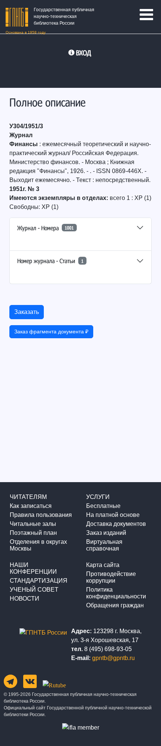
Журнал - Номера (45, 227)
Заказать (26, 312)
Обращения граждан (115, 605)
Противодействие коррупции (111, 577)
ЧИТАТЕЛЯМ (28, 497)
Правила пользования (41, 515)
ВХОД (83, 52)
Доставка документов (116, 524)
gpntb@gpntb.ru (113, 658)
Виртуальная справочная (104, 545)
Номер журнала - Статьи (50, 260)
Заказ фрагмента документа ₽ (51, 332)
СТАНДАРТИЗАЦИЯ (38, 580)
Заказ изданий (106, 533)
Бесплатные (103, 506)
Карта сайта (102, 565)
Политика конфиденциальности (116, 592)
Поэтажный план (33, 533)
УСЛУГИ (98, 497)
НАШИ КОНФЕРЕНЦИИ (33, 568)
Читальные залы (33, 524)
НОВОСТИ (24, 598)
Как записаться (31, 506)
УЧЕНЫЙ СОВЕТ (34, 589)
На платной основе (113, 515)
